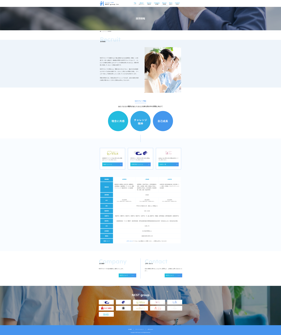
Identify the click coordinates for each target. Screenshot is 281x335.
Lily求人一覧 (163, 164)
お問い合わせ (130, 241)
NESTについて (124, 275)
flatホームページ (107, 164)
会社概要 (130, 329)
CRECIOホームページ (137, 164)
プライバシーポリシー (139, 329)
